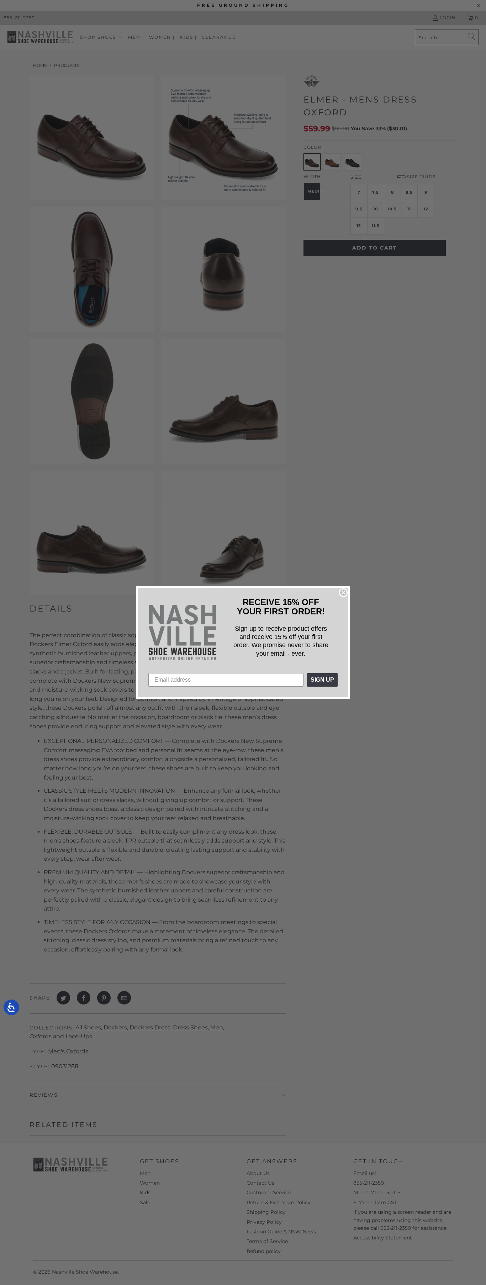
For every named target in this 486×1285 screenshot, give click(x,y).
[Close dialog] (343, 592)
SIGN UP (322, 680)
